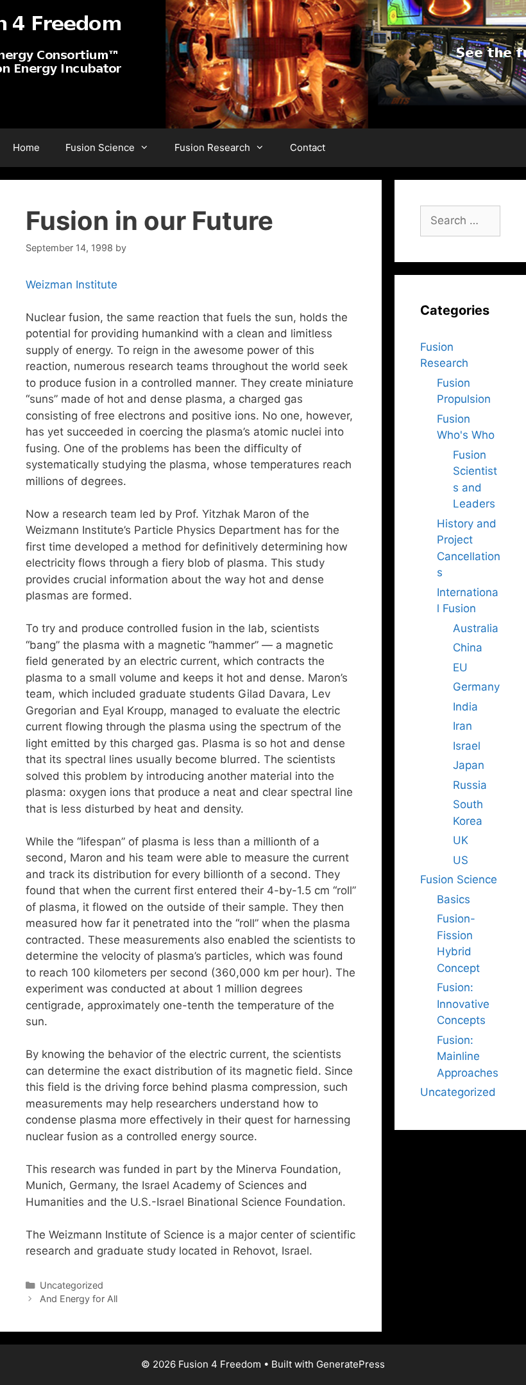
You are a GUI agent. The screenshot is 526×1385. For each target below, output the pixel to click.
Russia (470, 785)
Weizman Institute (71, 284)
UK (460, 840)
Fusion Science (100, 147)
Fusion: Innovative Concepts (463, 1004)
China (467, 647)
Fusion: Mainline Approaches (467, 1056)
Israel (466, 745)
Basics (453, 899)
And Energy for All (78, 1298)
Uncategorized (458, 1092)
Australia (475, 628)
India (465, 706)
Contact (307, 147)
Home (26, 147)
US (460, 860)
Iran (462, 725)
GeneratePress (350, 1364)
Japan (468, 765)
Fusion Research (212, 147)
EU (460, 667)
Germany (476, 686)
